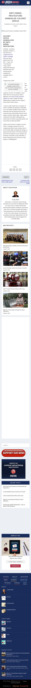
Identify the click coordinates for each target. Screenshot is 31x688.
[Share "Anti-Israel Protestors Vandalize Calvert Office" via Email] (17, 169)
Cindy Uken (13, 24)
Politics (15, 26)
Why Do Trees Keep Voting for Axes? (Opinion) (14, 310)
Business (14, 580)
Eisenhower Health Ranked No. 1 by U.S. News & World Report (14, 505)
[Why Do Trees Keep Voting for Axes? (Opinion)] (15, 300)
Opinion (17, 583)
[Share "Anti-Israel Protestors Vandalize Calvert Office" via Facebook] (10, 169)
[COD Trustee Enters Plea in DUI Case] (15, 279)
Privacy (25, 681)
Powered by (7, 686)
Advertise (9, 641)
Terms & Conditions (15, 682)
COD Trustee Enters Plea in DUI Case (14, 289)
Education (24, 577)
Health (14, 577)
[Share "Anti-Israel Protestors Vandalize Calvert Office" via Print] (20, 169)
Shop (25, 583)
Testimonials (10, 603)
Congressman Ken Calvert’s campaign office (8, 56)
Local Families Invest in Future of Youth (15, 268)
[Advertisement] (21, 58)
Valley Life (23, 580)
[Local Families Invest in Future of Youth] (15, 258)
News (24, 24)
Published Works (11, 609)
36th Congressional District (19, 668)
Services (9, 621)
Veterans (7, 583)
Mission (9, 597)
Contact (9, 628)
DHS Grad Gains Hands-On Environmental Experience (15, 246)
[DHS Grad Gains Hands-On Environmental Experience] (15, 236)
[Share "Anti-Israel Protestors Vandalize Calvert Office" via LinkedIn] (13, 169)
